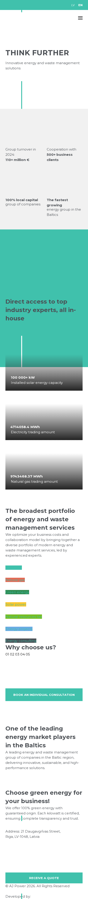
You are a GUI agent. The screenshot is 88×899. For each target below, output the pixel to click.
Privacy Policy (17, 891)
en (80, 5)
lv (73, 5)
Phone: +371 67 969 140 (25, 842)
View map (49, 836)
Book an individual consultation (44, 695)
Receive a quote (44, 878)
